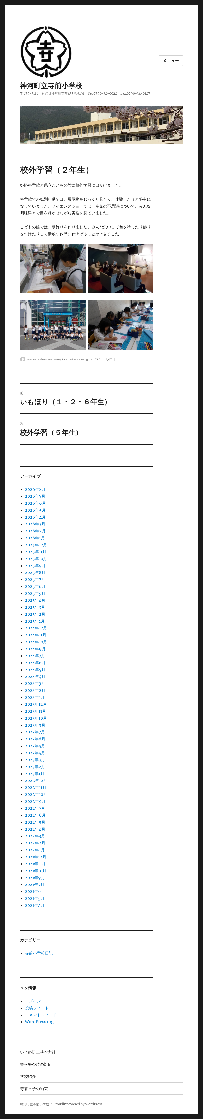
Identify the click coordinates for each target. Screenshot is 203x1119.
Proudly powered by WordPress (77, 1104)
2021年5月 (35, 898)
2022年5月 (35, 822)
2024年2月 (35, 690)
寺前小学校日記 (39, 953)
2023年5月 (35, 745)
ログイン (33, 1000)
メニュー (171, 60)
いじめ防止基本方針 (38, 1052)
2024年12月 (36, 627)
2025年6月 (35, 586)
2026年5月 (35, 510)
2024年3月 (35, 683)
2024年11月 (35, 634)
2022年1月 (35, 849)
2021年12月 (35, 856)
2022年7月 (35, 808)
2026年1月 (35, 537)
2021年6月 (35, 891)
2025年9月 (35, 565)
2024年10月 (36, 641)
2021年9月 (35, 877)
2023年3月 (35, 759)
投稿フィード (37, 1007)
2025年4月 (35, 600)
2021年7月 (34, 884)
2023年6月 (35, 738)
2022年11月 (35, 787)
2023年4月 (35, 752)
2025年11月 (35, 551)
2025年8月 (35, 572)
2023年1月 (34, 773)
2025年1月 (35, 621)
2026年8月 (35, 489)
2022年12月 (36, 780)
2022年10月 (36, 794)
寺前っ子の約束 (34, 1088)
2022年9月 (35, 801)
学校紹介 (28, 1076)
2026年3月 (35, 523)
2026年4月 (35, 517)
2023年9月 (35, 725)
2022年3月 (35, 835)
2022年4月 (35, 829)
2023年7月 (35, 731)
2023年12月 (36, 704)
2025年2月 (35, 614)
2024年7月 (35, 655)
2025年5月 (35, 593)
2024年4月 (35, 676)
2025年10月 (36, 558)
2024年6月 (35, 662)
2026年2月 (35, 530)
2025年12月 (36, 544)
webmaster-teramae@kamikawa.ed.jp (58, 359)
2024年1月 (35, 697)
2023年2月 (35, 766)
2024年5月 (35, 669)
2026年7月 (35, 496)
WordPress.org (39, 1021)
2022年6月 (35, 815)
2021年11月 (35, 863)
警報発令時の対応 (36, 1064)
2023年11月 (35, 711)
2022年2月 (35, 842)
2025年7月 (35, 579)
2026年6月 (35, 503)
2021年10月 (35, 870)
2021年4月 (35, 905)
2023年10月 (36, 718)
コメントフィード (41, 1014)
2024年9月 (35, 648)
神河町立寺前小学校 (51, 85)
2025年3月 (35, 607)
